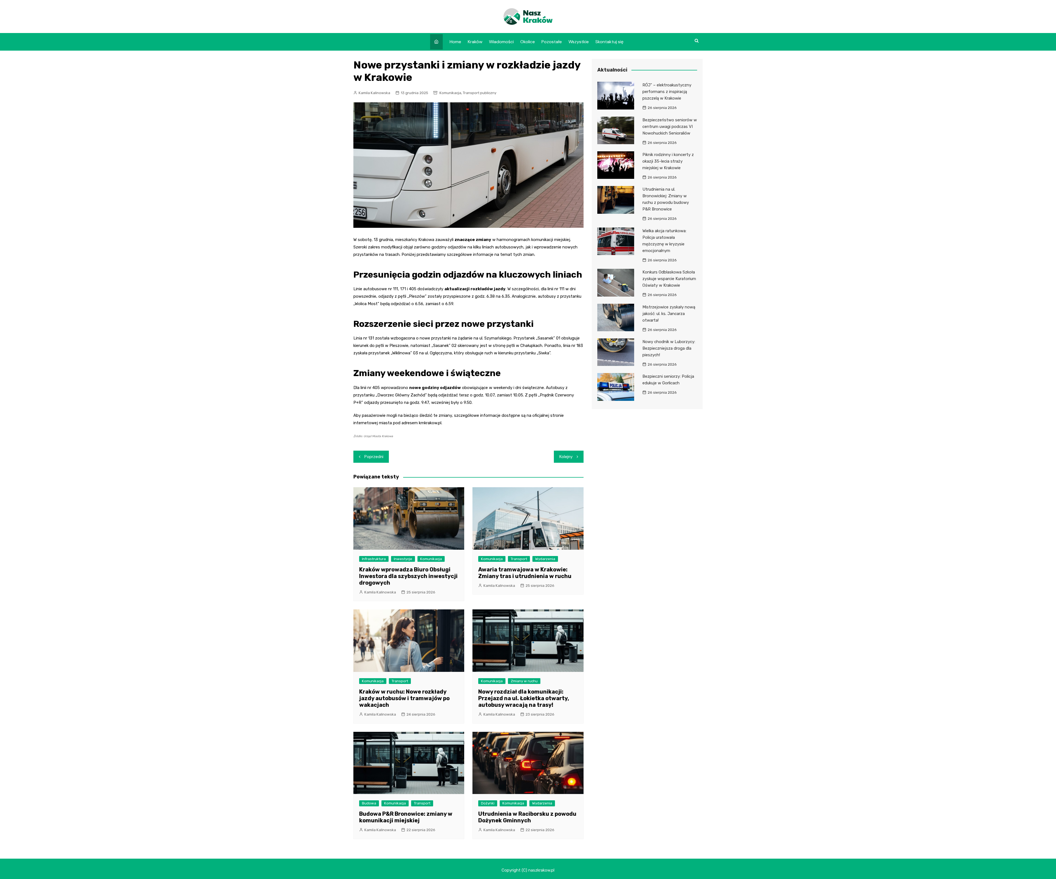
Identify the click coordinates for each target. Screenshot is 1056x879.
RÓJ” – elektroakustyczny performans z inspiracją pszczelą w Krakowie (666, 92)
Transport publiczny (479, 93)
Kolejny (566, 456)
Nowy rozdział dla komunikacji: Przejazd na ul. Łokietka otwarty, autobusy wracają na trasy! (523, 698)
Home (455, 42)
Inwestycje (403, 559)
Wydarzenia (545, 559)
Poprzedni (373, 456)
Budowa (369, 803)
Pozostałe (551, 42)
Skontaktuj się (609, 42)
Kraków (475, 42)
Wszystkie (578, 42)
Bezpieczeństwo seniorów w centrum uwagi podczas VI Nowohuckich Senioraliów (669, 126)
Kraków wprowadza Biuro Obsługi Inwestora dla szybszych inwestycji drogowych (408, 576)
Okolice (527, 42)
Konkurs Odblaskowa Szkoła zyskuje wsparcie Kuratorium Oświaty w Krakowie (669, 279)
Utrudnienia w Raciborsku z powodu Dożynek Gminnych (527, 817)
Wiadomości (501, 42)
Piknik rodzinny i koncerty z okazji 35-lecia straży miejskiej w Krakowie (668, 161)
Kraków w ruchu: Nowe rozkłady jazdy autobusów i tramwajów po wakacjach (404, 698)
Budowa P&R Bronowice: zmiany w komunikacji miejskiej (405, 817)
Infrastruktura (374, 559)
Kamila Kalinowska (374, 93)
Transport (519, 559)
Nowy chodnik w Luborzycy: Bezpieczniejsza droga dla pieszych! (668, 348)
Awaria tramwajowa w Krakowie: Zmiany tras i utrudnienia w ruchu (524, 572)
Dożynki (487, 803)
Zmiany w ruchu (524, 681)
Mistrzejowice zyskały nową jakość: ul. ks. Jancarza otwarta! (668, 314)
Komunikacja (450, 93)
